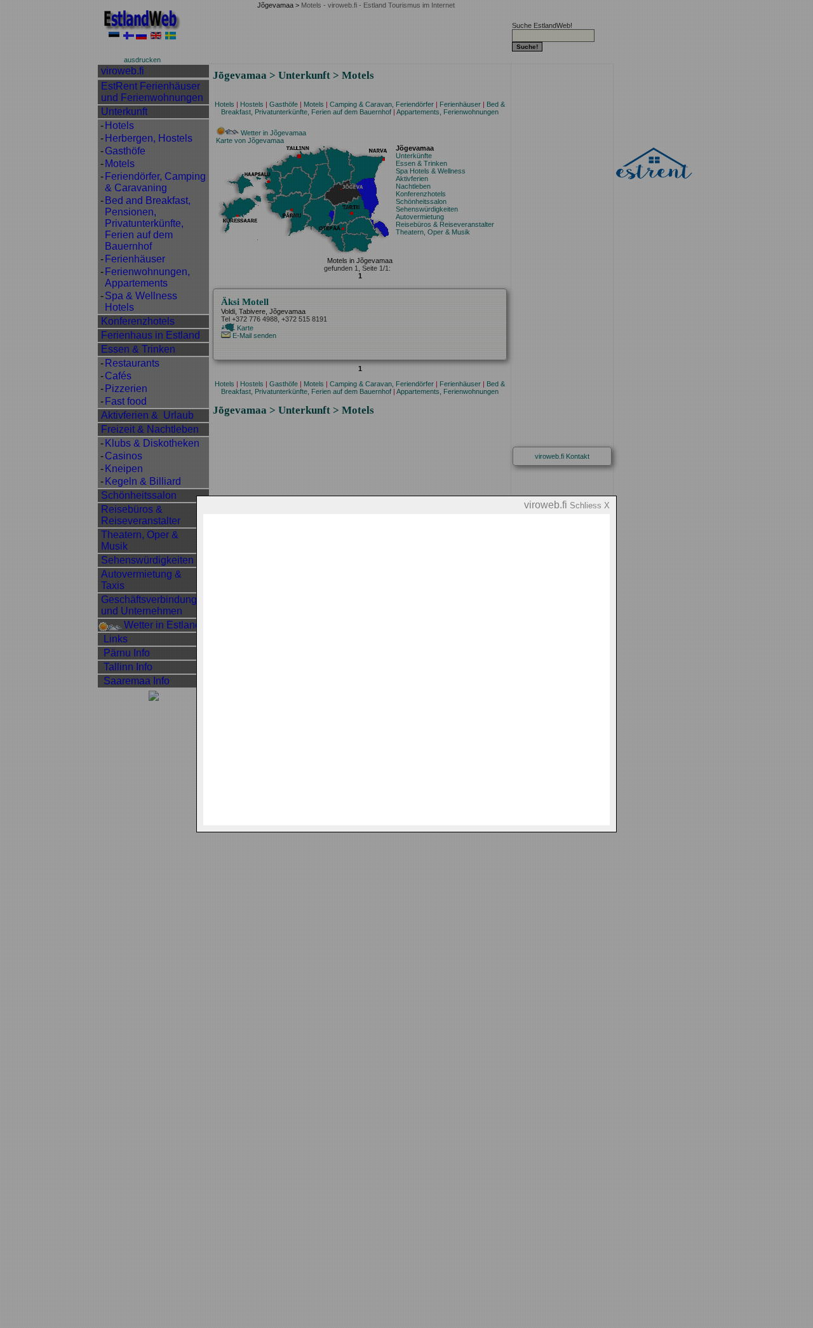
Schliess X (590, 505)
